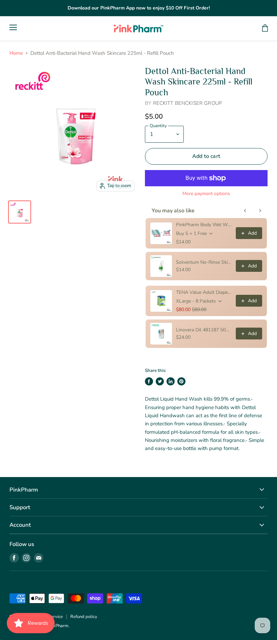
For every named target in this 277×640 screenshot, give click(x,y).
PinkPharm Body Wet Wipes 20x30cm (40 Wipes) (204, 224)
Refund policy (83, 617)
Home (16, 53)
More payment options (206, 193)
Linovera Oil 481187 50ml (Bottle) (204, 330)
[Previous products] (245, 210)
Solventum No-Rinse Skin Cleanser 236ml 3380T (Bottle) (204, 262)
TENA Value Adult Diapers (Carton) (204, 292)
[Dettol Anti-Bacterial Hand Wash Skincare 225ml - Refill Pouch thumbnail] (19, 212)
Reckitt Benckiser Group (187, 103)
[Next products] (260, 210)
